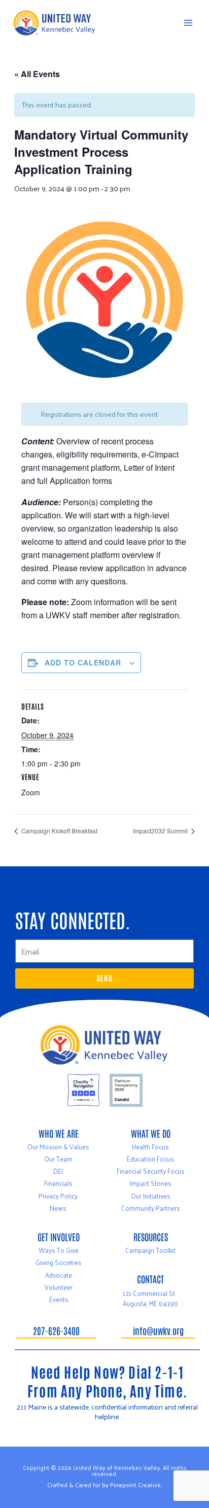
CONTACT (150, 1279)
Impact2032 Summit (161, 830)
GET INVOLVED (59, 1237)
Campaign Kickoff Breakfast (58, 830)
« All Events (37, 74)
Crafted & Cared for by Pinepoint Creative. (104, 1484)
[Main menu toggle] (188, 22)
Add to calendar (83, 662)
